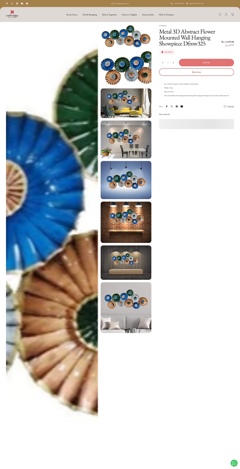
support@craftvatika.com (196, 3)
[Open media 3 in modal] (126, 68)
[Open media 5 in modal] (126, 139)
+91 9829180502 (179, 3)
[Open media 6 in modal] (126, 180)
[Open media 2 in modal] (126, 36)
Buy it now (196, 72)
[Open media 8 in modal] (126, 262)
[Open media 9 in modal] (126, 307)
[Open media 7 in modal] (126, 222)
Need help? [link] (230, 106)
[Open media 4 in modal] (126, 103)
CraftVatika (162, 26)
